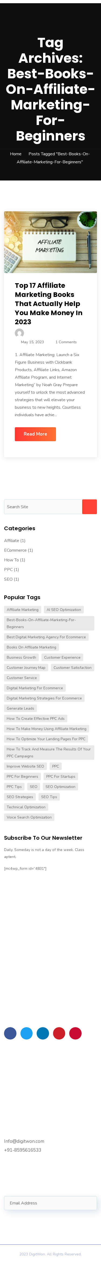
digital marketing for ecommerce (35, 688)
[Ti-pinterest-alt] (59, 1033)
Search (89, 506)
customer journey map (26, 667)
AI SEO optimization (64, 609)
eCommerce (15, 550)
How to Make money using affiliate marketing (46, 728)
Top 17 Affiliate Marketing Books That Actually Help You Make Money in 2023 (48, 304)
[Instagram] (75, 1033)
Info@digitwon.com (24, 1141)
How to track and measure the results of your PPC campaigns (49, 753)
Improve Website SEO (25, 766)
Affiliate (11, 541)
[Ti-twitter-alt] (26, 1033)
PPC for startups (60, 776)
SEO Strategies (20, 796)
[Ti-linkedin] (43, 1033)
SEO (8, 579)
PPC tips (14, 786)
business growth (21, 657)
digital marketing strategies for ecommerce (44, 698)
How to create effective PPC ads (36, 718)
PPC (8, 570)
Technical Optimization (26, 807)
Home (16, 154)
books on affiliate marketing (31, 647)
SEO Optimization (60, 786)
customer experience (62, 657)
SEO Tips (49, 796)
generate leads (20, 708)
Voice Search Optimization (29, 817)
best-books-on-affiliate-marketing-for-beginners (41, 623)
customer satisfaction (73, 667)
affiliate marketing (23, 609)
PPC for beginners (22, 776)
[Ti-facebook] (10, 1033)
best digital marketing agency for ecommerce (46, 637)
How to (11, 560)
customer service (22, 677)
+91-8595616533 (22, 1150)
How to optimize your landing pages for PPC (46, 739)
